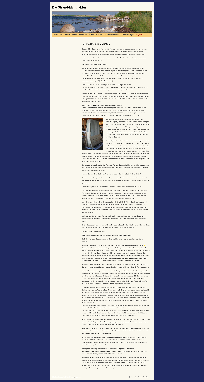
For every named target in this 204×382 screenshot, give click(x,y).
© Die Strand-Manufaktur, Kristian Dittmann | (63, 377)
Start (56, 35)
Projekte (139, 35)
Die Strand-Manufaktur (69, 7)
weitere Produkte (95, 35)
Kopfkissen (83, 35)
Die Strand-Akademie (111, 35)
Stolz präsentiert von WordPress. (140, 377)
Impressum (78, 377)
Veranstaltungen (128, 35)
